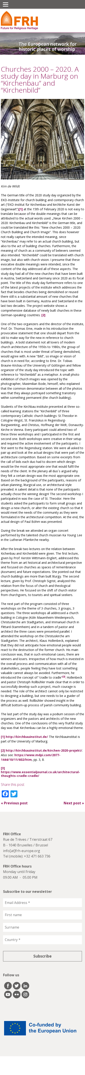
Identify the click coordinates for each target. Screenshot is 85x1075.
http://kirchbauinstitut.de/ (27, 737)
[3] (3, 768)
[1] (21, 209)
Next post (74, 803)
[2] (43, 315)
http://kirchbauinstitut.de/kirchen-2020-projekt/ (44, 750)
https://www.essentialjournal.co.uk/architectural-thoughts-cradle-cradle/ (40, 774)
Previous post (14, 803)
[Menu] (5, 4)
